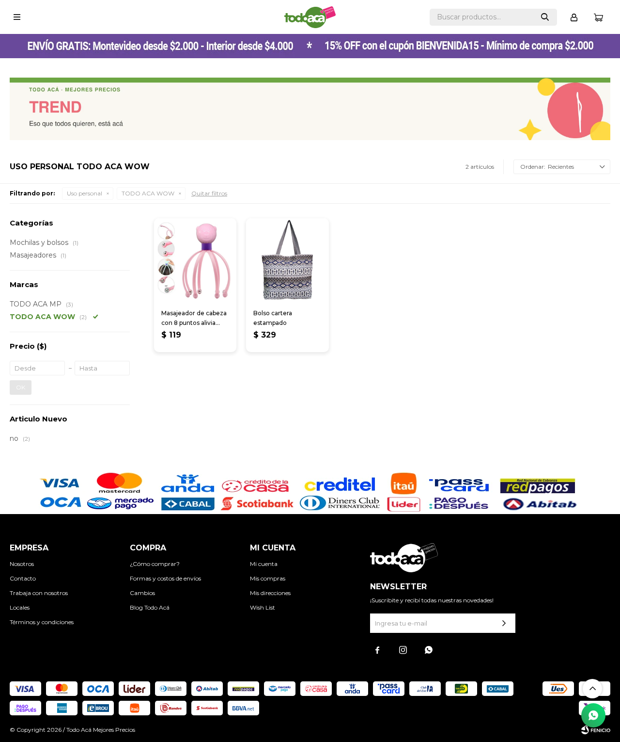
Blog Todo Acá (150, 607)
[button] (545, 17)
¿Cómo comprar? (155, 563)
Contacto (23, 578)
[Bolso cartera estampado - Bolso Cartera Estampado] (287, 259)
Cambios (142, 593)
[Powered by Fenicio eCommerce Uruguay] (595, 730)
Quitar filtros (209, 193)
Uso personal (84, 193)
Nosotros (22, 563)
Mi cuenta (264, 563)
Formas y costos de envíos (165, 578)
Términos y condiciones (42, 622)
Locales (20, 607)
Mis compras (267, 578)
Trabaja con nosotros (39, 593)
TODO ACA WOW (148, 193)
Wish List (262, 607)
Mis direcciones (270, 593)
